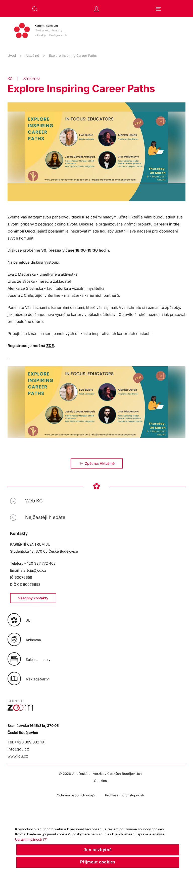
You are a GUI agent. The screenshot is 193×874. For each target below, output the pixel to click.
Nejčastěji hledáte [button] (45, 517)
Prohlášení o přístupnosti (124, 795)
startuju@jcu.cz (33, 570)
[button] (34, 9)
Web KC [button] (34, 501)
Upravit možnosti (28, 839)
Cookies (100, 781)
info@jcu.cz (18, 749)
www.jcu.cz (18, 756)
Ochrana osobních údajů (76, 795)
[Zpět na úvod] (96, 32)
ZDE (50, 345)
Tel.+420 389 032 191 (26, 742)
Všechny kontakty (33, 598)
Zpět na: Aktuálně (100, 463)
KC (10, 78)
